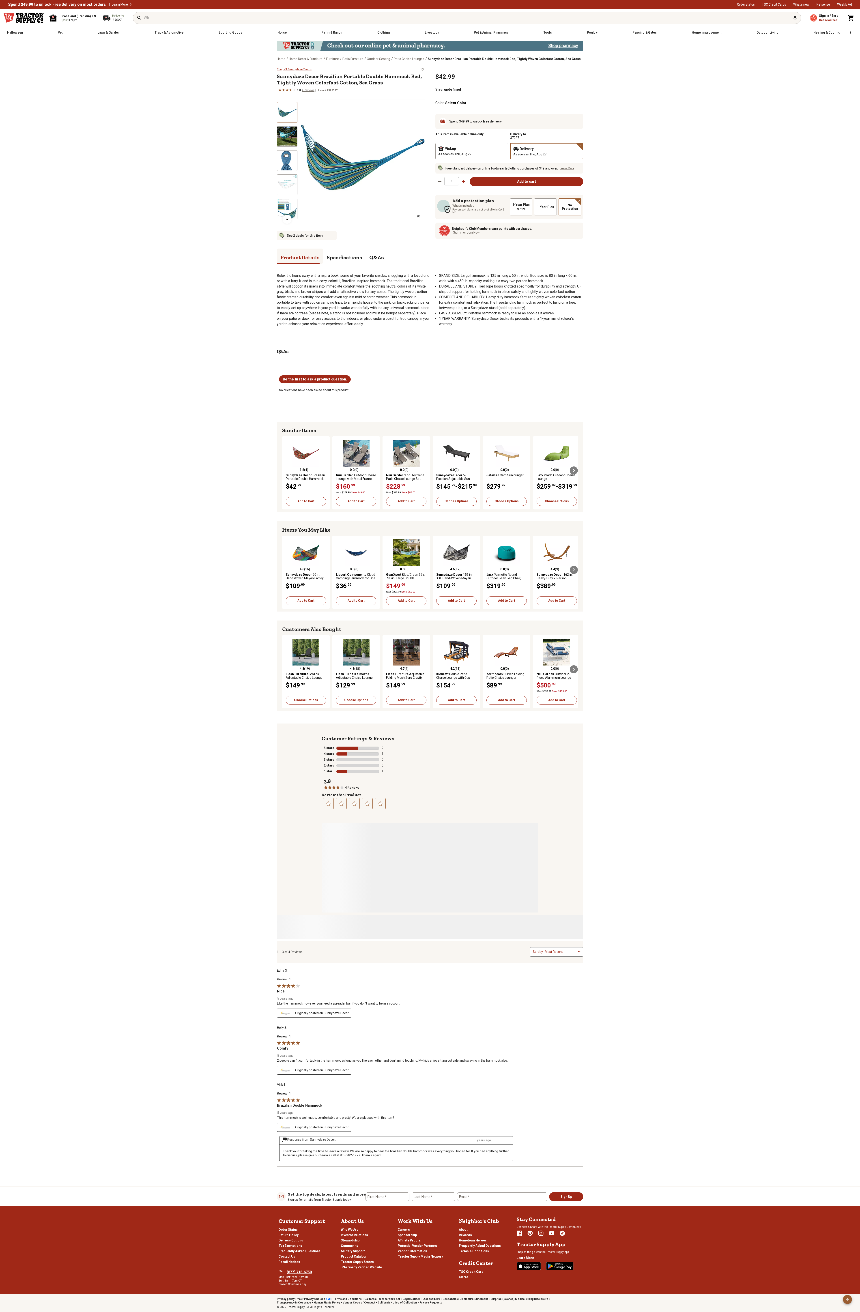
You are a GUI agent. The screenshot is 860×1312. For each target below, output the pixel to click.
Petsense (823, 4)
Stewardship (350, 1240)
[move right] (574, 470)
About (463, 1229)
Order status (746, 4)
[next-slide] (287, 219)
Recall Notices (289, 1262)
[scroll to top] (847, 1299)
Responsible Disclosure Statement (465, 1299)
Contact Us (287, 1256)
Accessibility (431, 1299)
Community (349, 1246)
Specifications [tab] (344, 257)
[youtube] (551, 1233)
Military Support (353, 1251)
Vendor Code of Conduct (359, 1302)
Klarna (464, 1277)
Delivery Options (291, 1240)
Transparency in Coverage (294, 1302)
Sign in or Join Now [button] (466, 232)
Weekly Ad (844, 4)
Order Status (288, 1229)
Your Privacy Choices (311, 1299)
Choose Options (457, 501)
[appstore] (529, 1266)
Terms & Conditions (474, 1251)
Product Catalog (353, 1256)
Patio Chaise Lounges (409, 59)
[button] (130, 4)
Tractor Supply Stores (357, 1262)
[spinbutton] (451, 181)
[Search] (139, 17)
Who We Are (349, 1229)
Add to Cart (305, 501)
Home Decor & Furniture (305, 59)
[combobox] (560, 951)
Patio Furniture (352, 59)
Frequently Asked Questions (299, 1251)
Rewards (465, 1235)
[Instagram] (541, 1233)
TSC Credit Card (471, 1271)
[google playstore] (560, 1266)
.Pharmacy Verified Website (361, 1267)
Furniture (332, 59)
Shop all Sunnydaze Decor (294, 69)
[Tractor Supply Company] (24, 18)
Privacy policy (286, 1299)
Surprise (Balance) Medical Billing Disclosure (519, 1299)
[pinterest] (530, 1233)
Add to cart (526, 181)
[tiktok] (562, 1233)
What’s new (801, 4)
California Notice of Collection (397, 1302)
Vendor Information (412, 1251)
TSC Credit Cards (774, 4)
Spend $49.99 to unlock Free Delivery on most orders (57, 4)
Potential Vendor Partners (417, 1246)
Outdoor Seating (378, 59)
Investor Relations (354, 1235)
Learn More (120, 4)
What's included (463, 205)
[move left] (286, 470)
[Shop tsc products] (430, 46)
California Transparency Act (382, 1299)
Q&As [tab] (376, 257)
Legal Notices (412, 1299)
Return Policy (289, 1235)
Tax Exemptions (290, 1246)
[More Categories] (850, 32)
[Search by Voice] (795, 18)
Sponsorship (407, 1235)
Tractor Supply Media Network (420, 1256)
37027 (514, 138)
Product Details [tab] (300, 257)
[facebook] (519, 1233)
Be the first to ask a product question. (315, 379)
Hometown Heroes (473, 1240)
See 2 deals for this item (305, 235)
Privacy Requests (430, 1302)
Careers (404, 1229)
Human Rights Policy (327, 1302)
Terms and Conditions (347, 1299)
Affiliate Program (411, 1240)
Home (281, 59)
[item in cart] (851, 18)
